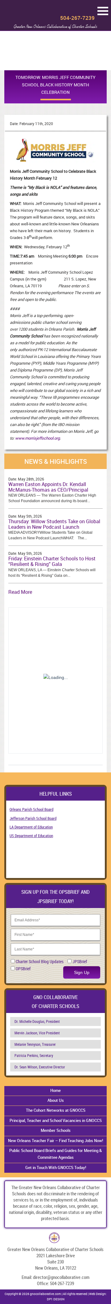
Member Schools (56, 1130)
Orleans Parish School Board (31, 809)
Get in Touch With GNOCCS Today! (55, 1167)
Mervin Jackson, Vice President (37, 1032)
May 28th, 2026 (31, 478)
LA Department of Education (31, 827)
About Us (55, 1100)
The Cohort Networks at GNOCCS (55, 1110)
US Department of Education (31, 835)
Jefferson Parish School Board (33, 818)
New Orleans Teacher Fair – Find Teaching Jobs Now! (55, 1140)
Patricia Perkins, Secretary (33, 1055)
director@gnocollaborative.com (61, 1277)
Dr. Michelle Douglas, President (37, 1021)
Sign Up (81, 972)
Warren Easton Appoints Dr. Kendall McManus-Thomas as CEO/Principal (48, 487)
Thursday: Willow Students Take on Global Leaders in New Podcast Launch (54, 524)
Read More (20, 592)
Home (55, 1090)
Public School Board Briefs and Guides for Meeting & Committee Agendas (55, 1154)
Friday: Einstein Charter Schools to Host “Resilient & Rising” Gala (52, 561)
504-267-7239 (77, 17)
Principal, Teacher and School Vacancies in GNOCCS (56, 1120)
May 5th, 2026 (30, 516)
